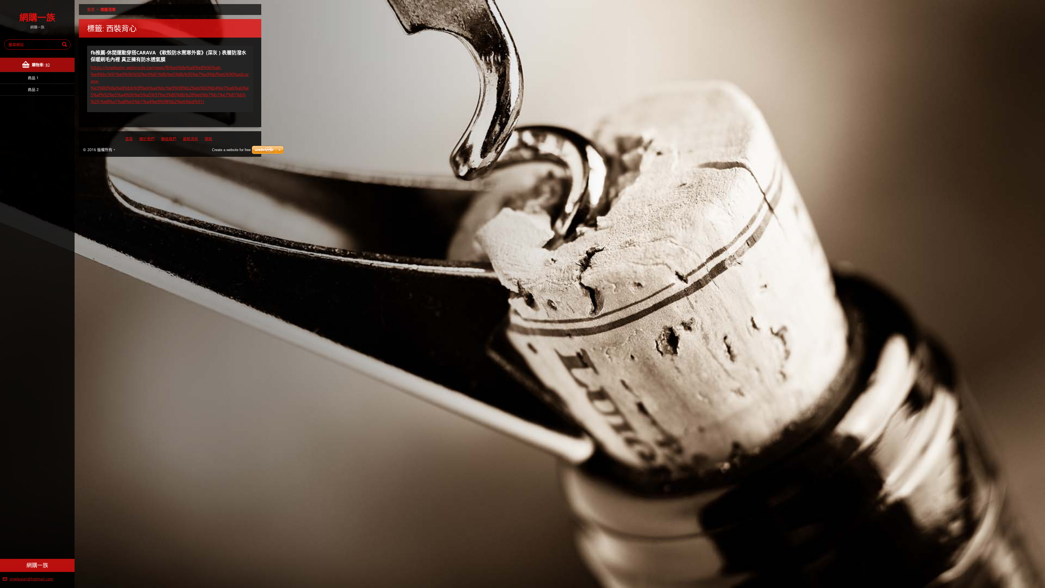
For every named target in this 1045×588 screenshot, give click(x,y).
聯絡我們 (168, 138)
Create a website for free (231, 150)
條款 (208, 138)
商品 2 (33, 89)
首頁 (91, 9)
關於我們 (147, 138)
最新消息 (190, 138)
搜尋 (65, 44)
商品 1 (33, 77)
